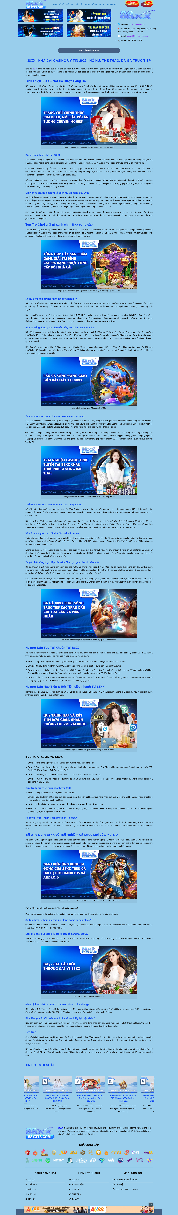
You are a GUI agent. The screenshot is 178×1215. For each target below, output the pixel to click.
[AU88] (56, 1209)
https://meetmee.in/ (137, 24)
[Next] (153, 1097)
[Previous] (25, 1097)
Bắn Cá (79, 4)
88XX (60, 1128)
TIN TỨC (101, 4)
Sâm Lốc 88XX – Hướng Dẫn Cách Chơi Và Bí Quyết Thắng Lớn (87, 1098)
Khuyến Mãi (112, 4)
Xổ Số (61, 4)
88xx (55, 4)
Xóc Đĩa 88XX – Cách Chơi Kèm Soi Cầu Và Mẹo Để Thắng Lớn (120, 1098)
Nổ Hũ (94, 4)
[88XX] (37, 4)
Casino (87, 4)
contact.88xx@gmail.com (137, 36)
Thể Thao (70, 4)
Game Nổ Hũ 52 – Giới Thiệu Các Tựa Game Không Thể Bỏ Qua (55, 1098)
